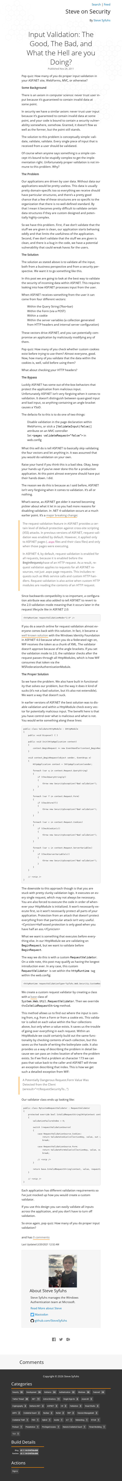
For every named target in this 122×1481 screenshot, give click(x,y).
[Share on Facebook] (54, 1342)
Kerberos (49, 1392)
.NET (35, 1399)
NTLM (95, 1420)
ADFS (16, 1413)
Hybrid (46, 1420)
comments (41, 1237)
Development (33, 1392)
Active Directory (51, 1399)
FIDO (35, 1420)
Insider (58, 1420)
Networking (81, 1420)
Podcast (17, 1427)
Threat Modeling (97, 1427)
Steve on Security (87, 11)
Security (17, 1392)
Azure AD (87, 1399)
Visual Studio (91, 1406)
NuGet (60, 1413)
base (33, 997)
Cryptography (19, 1406)
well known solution (35, 635)
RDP (71, 1413)
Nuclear (47, 1413)
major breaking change (61, 515)
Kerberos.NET (36, 1406)
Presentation (32, 1427)
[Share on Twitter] (61, 1342)
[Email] (68, 1342)
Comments (31, 1362)
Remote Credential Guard (74, 1427)
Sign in (15, 1471)
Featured (98, 1392)
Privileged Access (50, 1427)
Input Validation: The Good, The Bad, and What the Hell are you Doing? (61, 47)
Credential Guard (31, 1413)
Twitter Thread (20, 1399)
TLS (15, 1434)
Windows (83, 1392)
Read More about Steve (46, 1308)
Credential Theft (20, 1420)
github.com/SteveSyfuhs (51, 1320)
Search (96, 4)
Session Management (87, 1413)
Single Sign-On (70, 1399)
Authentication (66, 1392)
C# (63, 1406)
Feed (107, 4)
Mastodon (41, 1314)
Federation (75, 1406)
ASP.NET (52, 1406)
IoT (69, 1420)
